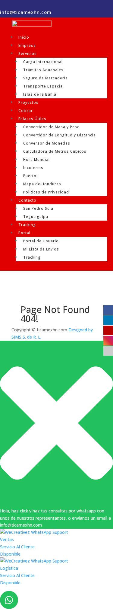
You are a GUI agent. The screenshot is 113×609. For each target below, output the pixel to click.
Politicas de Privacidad (46, 192)
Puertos (31, 175)
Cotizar (25, 110)
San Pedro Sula (38, 208)
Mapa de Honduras (42, 184)
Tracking (27, 224)
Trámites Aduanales (43, 69)
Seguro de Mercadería (45, 78)
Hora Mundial (36, 159)
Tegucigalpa (35, 216)
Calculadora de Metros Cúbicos (54, 151)
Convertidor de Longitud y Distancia (59, 135)
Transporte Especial (43, 86)
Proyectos (28, 102)
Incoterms (33, 167)
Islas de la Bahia (39, 94)
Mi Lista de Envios (41, 249)
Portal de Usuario (41, 241)
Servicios (27, 53)
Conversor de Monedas (46, 143)
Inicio (23, 37)
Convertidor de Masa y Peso (51, 126)
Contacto (27, 200)
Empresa (27, 45)
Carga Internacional (43, 61)
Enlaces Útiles (32, 118)
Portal (24, 232)
